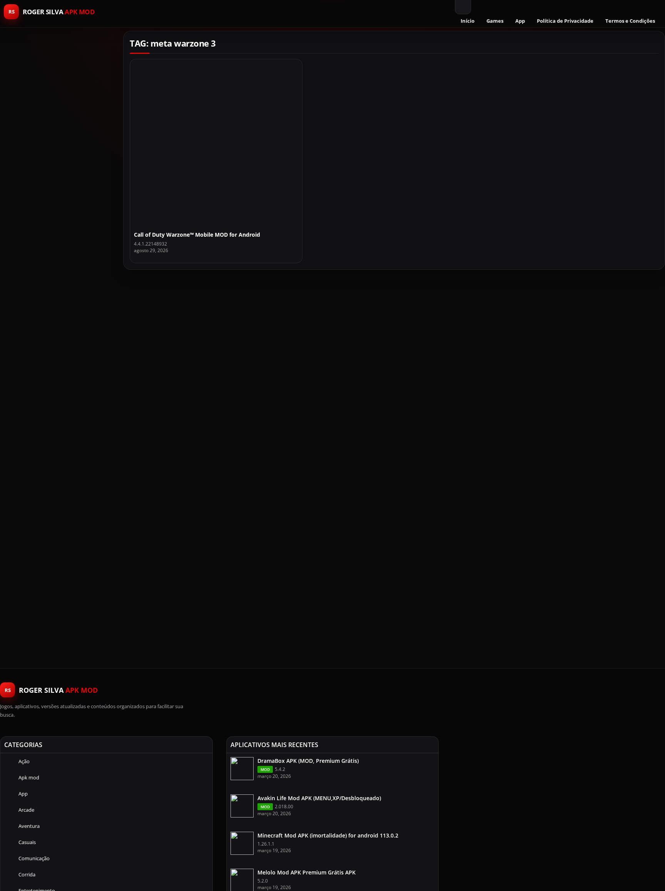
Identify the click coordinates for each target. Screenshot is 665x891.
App (520, 20)
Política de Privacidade (565, 20)
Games (494, 20)
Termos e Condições (630, 20)
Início (468, 20)
